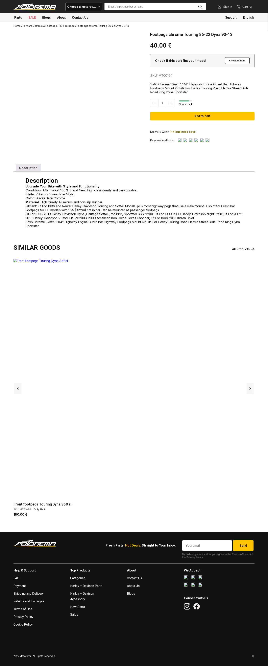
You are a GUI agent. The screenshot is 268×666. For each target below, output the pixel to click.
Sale (32, 17)
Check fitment (237, 60)
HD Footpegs (67, 25)
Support (231, 17)
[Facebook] (196, 606)
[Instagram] (187, 606)
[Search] (200, 7)
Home (17, 25)
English (248, 17)
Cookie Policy (23, 624)
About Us (133, 586)
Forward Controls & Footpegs (40, 25)
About (61, 17)
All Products (241, 249)
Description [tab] (28, 168)
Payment (19, 586)
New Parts (77, 607)
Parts (18, 17)
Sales (74, 614)
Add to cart (202, 116)
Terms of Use (22, 609)
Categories (77, 578)
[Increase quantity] (170, 103)
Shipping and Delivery (28, 593)
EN (253, 656)
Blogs (46, 17)
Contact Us (134, 578)
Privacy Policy (23, 617)
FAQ (16, 578)
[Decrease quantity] (154, 103)
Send (243, 546)
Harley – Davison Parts (86, 586)
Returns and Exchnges (28, 601)
